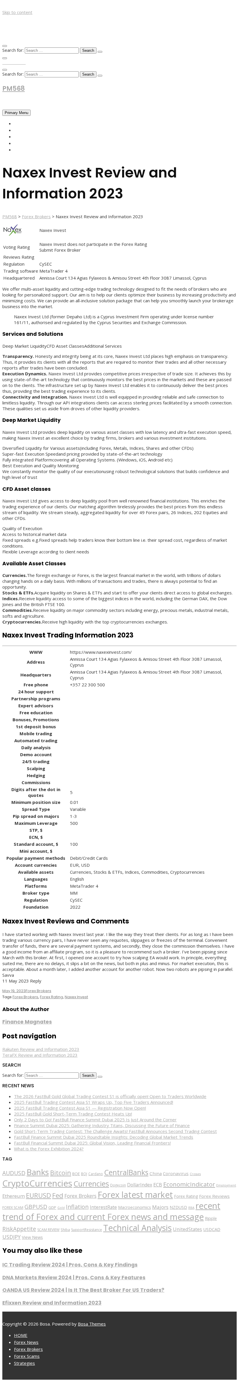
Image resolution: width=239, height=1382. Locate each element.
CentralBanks (126, 1172)
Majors (160, 1207)
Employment (226, 1185)
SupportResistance (86, 1229)
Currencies (91, 1184)
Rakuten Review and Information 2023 (40, 1049)
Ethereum (13, 1196)
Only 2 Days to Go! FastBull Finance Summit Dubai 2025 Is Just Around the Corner (95, 1119)
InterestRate (103, 1207)
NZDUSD (178, 1207)
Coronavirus (176, 1173)
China (156, 1173)
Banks (38, 1171)
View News (32, 1237)
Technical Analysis (137, 1227)
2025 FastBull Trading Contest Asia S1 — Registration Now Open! (80, 1108)
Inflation (77, 1207)
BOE (76, 1173)
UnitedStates (187, 1229)
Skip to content (17, 12)
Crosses (195, 1174)
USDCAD (211, 1229)
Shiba (65, 1229)
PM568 (13, 88)
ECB (157, 1184)
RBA (191, 1207)
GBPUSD (35, 1207)
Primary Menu (16, 113)
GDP (52, 1207)
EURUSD (38, 1195)
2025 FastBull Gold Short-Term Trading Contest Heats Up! (73, 1114)
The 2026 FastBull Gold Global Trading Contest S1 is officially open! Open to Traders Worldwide (110, 1096)
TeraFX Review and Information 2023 (40, 1055)
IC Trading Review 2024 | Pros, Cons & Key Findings (70, 1264)
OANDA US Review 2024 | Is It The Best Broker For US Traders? (83, 1290)
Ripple (211, 1218)
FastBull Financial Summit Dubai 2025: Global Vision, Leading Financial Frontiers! (92, 1143)
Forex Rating (51, 997)
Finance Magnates (27, 1021)
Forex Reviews (214, 1196)
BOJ (84, 1173)
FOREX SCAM (12, 1207)
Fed (57, 1195)
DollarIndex (139, 1185)
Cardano (95, 1173)
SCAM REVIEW (48, 1229)
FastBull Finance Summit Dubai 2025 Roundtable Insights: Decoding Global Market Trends (103, 1137)
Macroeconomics (134, 1207)
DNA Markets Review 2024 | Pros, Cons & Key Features (73, 1277)
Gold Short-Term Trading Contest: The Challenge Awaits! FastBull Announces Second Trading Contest (115, 1131)
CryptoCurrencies (37, 1183)
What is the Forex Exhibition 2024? (49, 1149)
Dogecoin (118, 1185)
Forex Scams (28, 143)
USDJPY (11, 1236)
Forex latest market (135, 1194)
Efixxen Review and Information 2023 (51, 1302)
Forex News (27, 130)
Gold (61, 1208)
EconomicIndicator (189, 1184)
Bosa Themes (92, 1324)
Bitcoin (60, 1172)
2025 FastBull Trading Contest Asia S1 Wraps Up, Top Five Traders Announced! (93, 1102)
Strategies (26, 149)
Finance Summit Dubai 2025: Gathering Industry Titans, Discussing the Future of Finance (102, 1125)
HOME (20, 123)
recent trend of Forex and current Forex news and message (111, 1211)
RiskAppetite (19, 1229)
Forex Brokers (31, 136)
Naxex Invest (76, 997)
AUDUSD (13, 1173)
